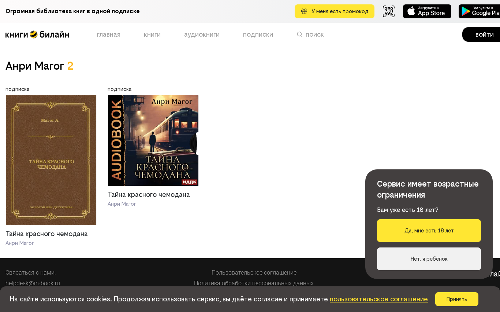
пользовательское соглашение (379, 299)
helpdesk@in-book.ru (32, 283)
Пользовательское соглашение (254, 272)
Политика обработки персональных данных (254, 283)
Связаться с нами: (30, 272)
